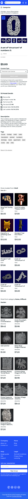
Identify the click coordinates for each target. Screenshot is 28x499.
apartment (17, 140)
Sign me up (14, 471)
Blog (15, 443)
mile (12, 143)
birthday (4, 140)
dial (8, 143)
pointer (12, 137)
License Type (5, 68)
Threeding (2, 2)
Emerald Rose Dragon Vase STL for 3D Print (7, 423)
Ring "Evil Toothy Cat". (7, 208)
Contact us (4, 445)
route (3, 143)
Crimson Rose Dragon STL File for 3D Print (20, 372)
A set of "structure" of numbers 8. (6, 285)
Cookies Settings (17, 496)
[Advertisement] (14, 169)
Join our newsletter (8, 463)
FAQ (2, 456)
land (23, 140)
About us (3, 443)
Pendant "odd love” (5, 259)
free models (13, 83)
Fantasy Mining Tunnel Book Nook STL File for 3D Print (7, 372)
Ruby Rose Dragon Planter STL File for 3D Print (20, 346)
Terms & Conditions (20, 454)
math (15, 134)
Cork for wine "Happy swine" (20, 208)
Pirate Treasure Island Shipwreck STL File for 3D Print (7, 398)
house (3, 134)
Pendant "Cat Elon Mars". (19, 234)
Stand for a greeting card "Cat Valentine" (6, 234)
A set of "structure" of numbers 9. (20, 259)
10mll (5, 54)
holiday (9, 134)
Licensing (17, 458)
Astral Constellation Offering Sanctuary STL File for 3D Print (6, 320)
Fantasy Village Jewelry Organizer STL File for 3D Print (20, 398)
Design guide (5, 454)
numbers (19, 137)
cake (20, 134)
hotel (10, 140)
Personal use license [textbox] (8, 71)
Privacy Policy (18, 456)
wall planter (5, 346)
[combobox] (14, 71)
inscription (4, 137)
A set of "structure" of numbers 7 (20, 285)
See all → (3, 190)
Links (15, 445)
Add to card (14, 76)
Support (3, 458)
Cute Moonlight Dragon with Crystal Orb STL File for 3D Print (20, 320)
